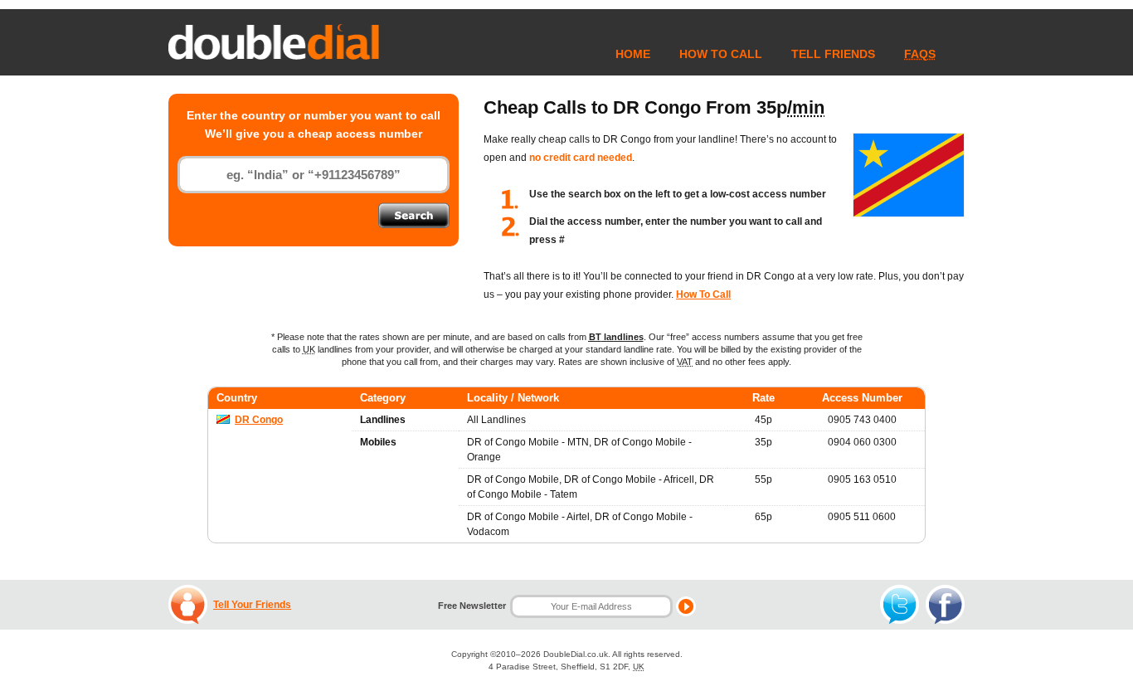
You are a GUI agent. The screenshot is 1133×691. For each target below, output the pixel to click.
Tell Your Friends (252, 605)
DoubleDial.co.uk (575, 654)
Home (632, 54)
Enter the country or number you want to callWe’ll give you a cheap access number (313, 124)
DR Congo (259, 420)
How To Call (720, 54)
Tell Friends (833, 54)
